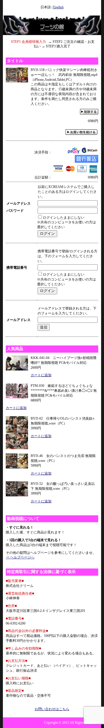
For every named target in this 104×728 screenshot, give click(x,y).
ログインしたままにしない (63, 218)
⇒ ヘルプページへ (20, 557)
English (58, 7)
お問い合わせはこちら (52, 709)
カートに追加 (41, 375)
